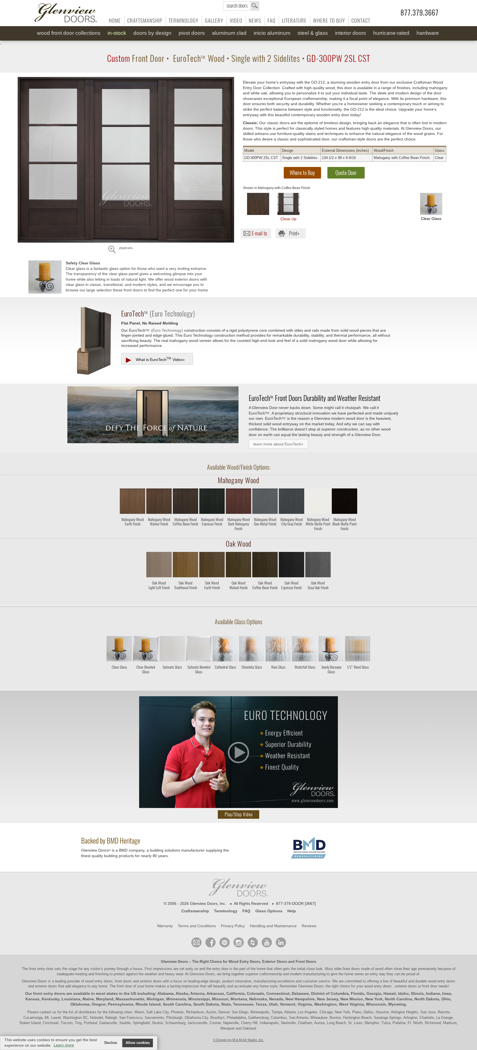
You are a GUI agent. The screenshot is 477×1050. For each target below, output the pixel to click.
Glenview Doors (174, 961)
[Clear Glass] (119, 676)
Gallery (214, 20)
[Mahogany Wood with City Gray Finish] (291, 502)
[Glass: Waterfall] (304, 650)
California (235, 993)
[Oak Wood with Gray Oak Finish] (318, 566)
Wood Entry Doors (244, 961)
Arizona (197, 993)
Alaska (182, 993)
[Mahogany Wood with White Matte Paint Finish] (318, 502)
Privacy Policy (233, 926)
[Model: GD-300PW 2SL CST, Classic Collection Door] (126, 160)
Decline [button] (110, 1043)
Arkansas (215, 993)
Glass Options (268, 911)
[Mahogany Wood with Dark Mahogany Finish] (238, 502)
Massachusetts (130, 999)
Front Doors (306, 961)
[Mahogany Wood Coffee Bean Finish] (185, 533)
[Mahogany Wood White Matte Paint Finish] (318, 533)
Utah (273, 1004)
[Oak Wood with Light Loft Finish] (159, 566)
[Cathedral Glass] (225, 676)
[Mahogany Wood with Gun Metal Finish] (265, 502)
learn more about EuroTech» (278, 444)
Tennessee (243, 1004)
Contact (360, 20)
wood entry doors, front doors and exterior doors (123, 981)
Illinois (417, 993)
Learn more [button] (64, 1045)
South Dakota (206, 1004)
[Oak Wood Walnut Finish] (238, 597)
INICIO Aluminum (272, 33)
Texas (261, 1004)
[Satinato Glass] (172, 676)
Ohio (446, 999)
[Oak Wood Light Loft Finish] (159, 597)
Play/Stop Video (239, 814)
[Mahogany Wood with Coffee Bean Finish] (258, 204)
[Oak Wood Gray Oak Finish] (318, 597)
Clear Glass (431, 218)
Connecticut (278, 993)
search (241, 5)
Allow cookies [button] (138, 1043)
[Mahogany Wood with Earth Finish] (132, 502)
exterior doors (46, 986)
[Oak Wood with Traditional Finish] (185, 566)
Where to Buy (329, 20)
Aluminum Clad (229, 33)
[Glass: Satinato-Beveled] (198, 650)
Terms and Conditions (197, 926)
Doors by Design (152, 33)
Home (115, 20)
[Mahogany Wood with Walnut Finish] (159, 502)
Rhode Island (148, 1004)
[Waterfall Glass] (304, 676)
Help (291, 911)
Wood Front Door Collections (68, 33)
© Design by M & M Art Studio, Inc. (238, 1040)
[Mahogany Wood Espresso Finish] (212, 533)
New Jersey (327, 999)
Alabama (165, 993)
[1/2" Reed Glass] (357, 676)
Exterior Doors (274, 961)
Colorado (255, 993)
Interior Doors (350, 33)
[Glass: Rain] (278, 650)
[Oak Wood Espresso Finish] (291, 597)
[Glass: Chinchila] (251, 650)
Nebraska (258, 999)
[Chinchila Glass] (251, 676)
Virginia (305, 1004)
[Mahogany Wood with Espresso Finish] (212, 502)
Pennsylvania (120, 1004)
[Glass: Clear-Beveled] (145, 650)
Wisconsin (376, 1004)
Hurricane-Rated (391, 33)
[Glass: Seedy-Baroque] (331, 650)
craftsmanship (270, 974)
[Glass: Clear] (119, 650)
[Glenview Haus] (239, 942)
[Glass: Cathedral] (225, 650)
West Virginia (351, 1004)
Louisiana (71, 999)
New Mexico (351, 999)
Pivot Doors (192, 33)
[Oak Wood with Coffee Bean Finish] (265, 566)
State (226, 1004)
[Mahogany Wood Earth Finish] (132, 533)
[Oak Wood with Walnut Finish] (238, 566)
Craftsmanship (144, 20)
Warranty (165, 926)
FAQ (271, 20)
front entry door (41, 969)
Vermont (287, 1004)
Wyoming (397, 1004)
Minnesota (176, 999)
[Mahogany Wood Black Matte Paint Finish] (344, 533)
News (255, 20)
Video (236, 20)
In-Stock (117, 33)
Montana (238, 999)
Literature (294, 20)
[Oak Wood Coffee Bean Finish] (265, 597)
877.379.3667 (420, 12)
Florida (357, 993)
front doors (351, 969)
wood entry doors (441, 981)
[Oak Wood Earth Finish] (212, 597)
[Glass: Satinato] (172, 650)
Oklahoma (79, 1004)
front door (124, 986)
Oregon (99, 1004)
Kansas (32, 999)
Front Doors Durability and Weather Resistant (314, 398)
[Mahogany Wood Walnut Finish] (159, 533)
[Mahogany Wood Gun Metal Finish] (265, 533)
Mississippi (199, 999)
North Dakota (426, 999)
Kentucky (50, 999)
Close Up (288, 219)
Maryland (104, 999)
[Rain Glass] (278, 676)
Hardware (428, 33)
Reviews (309, 926)
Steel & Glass (313, 33)
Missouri (220, 999)
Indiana (433, 993)
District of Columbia (330, 993)
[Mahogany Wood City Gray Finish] (291, 533)
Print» (294, 233)
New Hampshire (300, 999)
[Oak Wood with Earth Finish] (212, 566)
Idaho (403, 993)
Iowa (446, 993)
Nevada (276, 999)
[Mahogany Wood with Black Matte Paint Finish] (344, 502)
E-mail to (259, 233)
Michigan (155, 999)
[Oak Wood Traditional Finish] (185, 597)
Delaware (300, 993)
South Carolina (177, 1004)
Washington (325, 1004)
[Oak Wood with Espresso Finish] (291, 566)
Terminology (183, 20)
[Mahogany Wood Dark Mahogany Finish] (238, 533)
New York (374, 999)
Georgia (373, 993)
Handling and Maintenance (273, 926)
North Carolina (398, 999)
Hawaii (389, 993)
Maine (88, 999)
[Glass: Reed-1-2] (357, 650)
